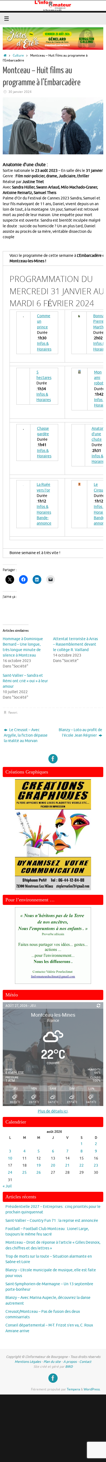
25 (24, 1172)
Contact (85, 1362)
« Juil (7, 1186)
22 (81, 1165)
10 (10, 1158)
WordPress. (92, 1389)
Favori (12, 712)
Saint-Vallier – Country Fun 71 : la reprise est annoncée (51, 1220)
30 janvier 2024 (20, 92)
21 (67, 1165)
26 (38, 1172)
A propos (70, 1362)
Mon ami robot (99, 378)
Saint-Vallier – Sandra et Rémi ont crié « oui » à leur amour (25, 681)
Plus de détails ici (53, 1111)
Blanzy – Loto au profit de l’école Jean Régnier (80, 733)
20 (53, 1165)
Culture (18, 55)
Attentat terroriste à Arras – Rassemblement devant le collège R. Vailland (75, 644)
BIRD (69, 1366)
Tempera (73, 1389)
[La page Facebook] (53, 758)
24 (10, 1172)
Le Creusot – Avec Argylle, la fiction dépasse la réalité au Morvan (26, 735)
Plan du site (52, 1362)
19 (38, 1165)
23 (96, 1165)
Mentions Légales (28, 1362)
